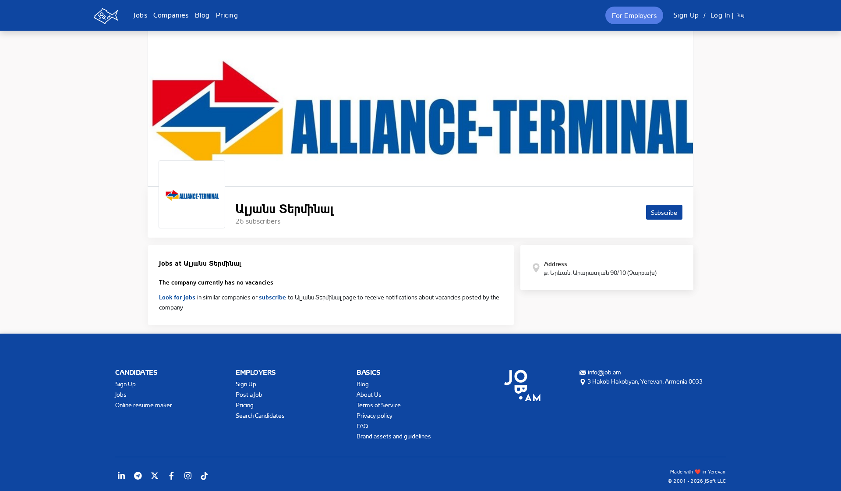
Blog (202, 15)
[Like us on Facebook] (171, 476)
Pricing (227, 15)
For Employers (634, 15)
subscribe (273, 296)
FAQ (362, 426)
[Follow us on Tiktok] (204, 476)
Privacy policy (374, 415)
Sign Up (686, 15)
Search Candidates (260, 415)
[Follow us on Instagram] (188, 476)
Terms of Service (379, 405)
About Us (369, 394)
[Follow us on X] (154, 476)
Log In (720, 15)
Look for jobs (178, 296)
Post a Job (249, 394)
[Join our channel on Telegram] (138, 476)
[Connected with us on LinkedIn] (121, 476)
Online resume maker (143, 405)
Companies (171, 15)
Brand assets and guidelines (394, 436)
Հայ (740, 15)
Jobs (140, 15)
